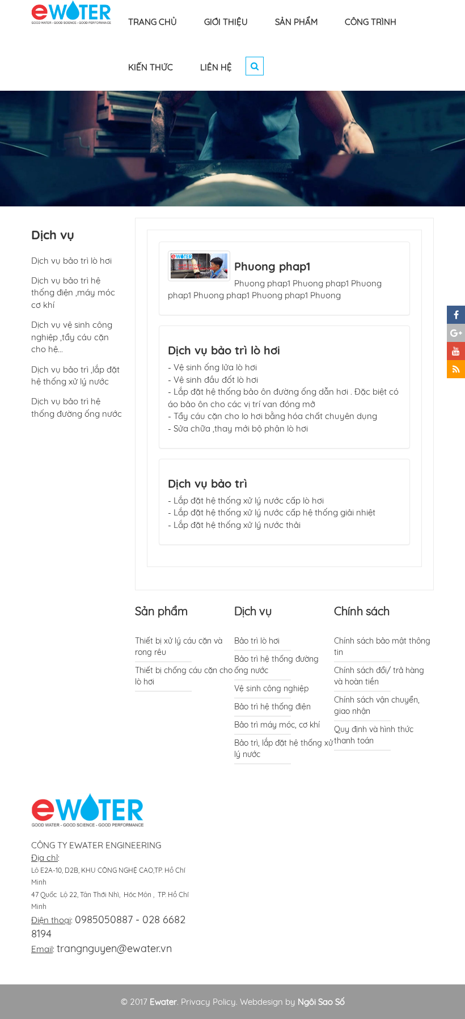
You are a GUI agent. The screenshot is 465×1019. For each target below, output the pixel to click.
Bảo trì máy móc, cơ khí (277, 725)
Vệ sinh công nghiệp (271, 688)
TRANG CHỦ (152, 21)
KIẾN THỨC (150, 67)
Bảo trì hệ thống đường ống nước (276, 664)
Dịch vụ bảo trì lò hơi (224, 350)
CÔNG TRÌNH (370, 21)
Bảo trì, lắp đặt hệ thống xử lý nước (283, 748)
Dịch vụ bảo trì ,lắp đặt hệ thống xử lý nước (75, 375)
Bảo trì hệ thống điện (272, 706)
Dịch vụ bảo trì (207, 483)
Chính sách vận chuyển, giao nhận (377, 705)
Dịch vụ (253, 611)
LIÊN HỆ (216, 67)
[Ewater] (71, 11)
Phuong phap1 (272, 266)
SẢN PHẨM (296, 21)
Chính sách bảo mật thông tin (382, 646)
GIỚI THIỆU (226, 21)
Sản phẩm (161, 611)
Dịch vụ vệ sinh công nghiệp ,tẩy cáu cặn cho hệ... (71, 336)
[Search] (255, 66)
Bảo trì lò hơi (257, 641)
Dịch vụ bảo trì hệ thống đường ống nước (76, 407)
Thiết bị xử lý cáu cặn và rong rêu (178, 646)
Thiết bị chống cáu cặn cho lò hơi (183, 676)
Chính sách (362, 611)
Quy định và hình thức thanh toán (373, 735)
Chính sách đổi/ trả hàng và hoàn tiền (379, 676)
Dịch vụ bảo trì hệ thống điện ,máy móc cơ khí (73, 292)
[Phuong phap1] (199, 265)
